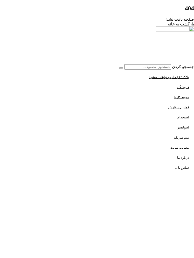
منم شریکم (181, 137)
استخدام (183, 117)
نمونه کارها (181, 97)
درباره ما (183, 157)
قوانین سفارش (178, 107)
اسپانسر (183, 127)
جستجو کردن (183, 66)
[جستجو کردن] (121, 68)
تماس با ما (182, 168)
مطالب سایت (179, 147)
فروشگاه (183, 87)
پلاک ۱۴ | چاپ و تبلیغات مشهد (169, 77)
